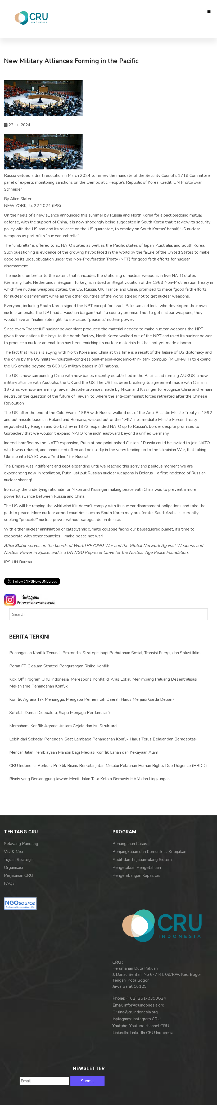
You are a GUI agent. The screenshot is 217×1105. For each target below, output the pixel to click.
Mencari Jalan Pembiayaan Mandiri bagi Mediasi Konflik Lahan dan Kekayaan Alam (83, 752)
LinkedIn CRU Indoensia (151, 1033)
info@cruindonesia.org (144, 1005)
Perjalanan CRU (18, 875)
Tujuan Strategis (19, 860)
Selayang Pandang (21, 844)
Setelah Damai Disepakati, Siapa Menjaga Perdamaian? (60, 713)
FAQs (9, 883)
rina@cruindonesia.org (138, 1012)
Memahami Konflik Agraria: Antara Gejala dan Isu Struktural (63, 726)
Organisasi (13, 867)
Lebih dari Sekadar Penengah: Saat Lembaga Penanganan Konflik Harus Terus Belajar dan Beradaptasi (103, 739)
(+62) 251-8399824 (146, 998)
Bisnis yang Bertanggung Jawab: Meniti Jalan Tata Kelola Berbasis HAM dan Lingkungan (89, 779)
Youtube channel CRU (149, 1026)
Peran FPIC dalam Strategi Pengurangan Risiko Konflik (59, 666)
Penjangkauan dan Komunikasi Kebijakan (149, 852)
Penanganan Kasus (129, 844)
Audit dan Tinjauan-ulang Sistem (142, 860)
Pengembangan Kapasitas (136, 875)
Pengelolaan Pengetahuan (136, 867)
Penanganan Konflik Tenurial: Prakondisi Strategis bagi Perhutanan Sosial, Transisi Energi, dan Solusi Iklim (105, 653)
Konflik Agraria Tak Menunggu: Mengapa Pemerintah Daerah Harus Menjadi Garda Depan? (91, 699)
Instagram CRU (147, 1019)
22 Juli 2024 (18, 125)
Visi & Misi (13, 852)
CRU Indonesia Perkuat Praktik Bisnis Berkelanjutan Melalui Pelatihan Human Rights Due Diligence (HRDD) (108, 766)
